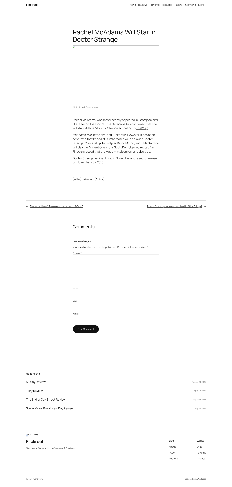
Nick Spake (86, 107)
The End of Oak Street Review (46, 399)
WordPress (201, 479)
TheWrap (142, 128)
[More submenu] (205, 5)
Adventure (88, 179)
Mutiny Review (36, 382)
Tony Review (34, 390)
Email (75, 301)
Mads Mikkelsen (116, 152)
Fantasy (99, 179)
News (95, 107)
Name (75, 288)
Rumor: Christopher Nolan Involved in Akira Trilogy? (174, 206)
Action (77, 179)
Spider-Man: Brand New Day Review (49, 408)
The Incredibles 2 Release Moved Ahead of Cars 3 (56, 206)
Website (76, 313)
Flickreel (32, 5)
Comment (77, 253)
